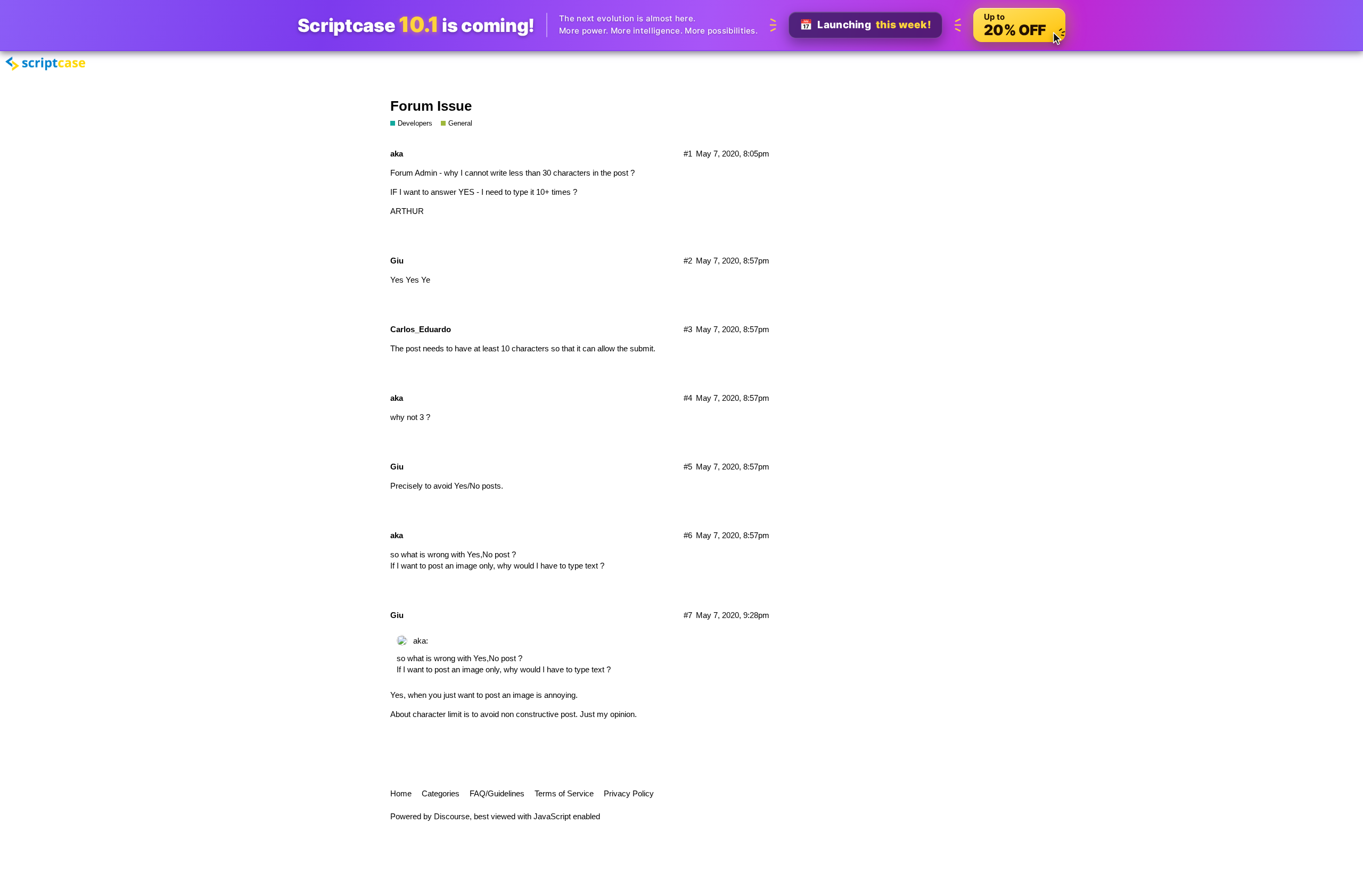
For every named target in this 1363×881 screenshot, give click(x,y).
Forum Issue (431, 106)
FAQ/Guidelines (497, 793)
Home (401, 793)
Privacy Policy (629, 793)
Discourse (452, 816)
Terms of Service (564, 793)
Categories (440, 793)
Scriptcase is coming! (416, 25)
